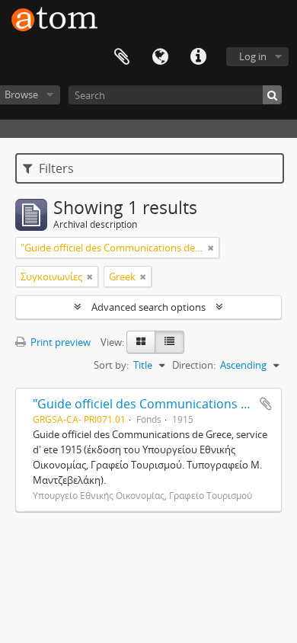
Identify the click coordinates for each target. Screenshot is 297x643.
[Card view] (140, 342)
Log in (253, 56)
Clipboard (122, 57)
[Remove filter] (211, 247)
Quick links (198, 57)
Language (160, 57)
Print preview (59, 342)
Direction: (194, 365)
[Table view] (169, 342)
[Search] (272, 94)
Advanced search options (148, 307)
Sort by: (111, 365)
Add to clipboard (265, 403)
